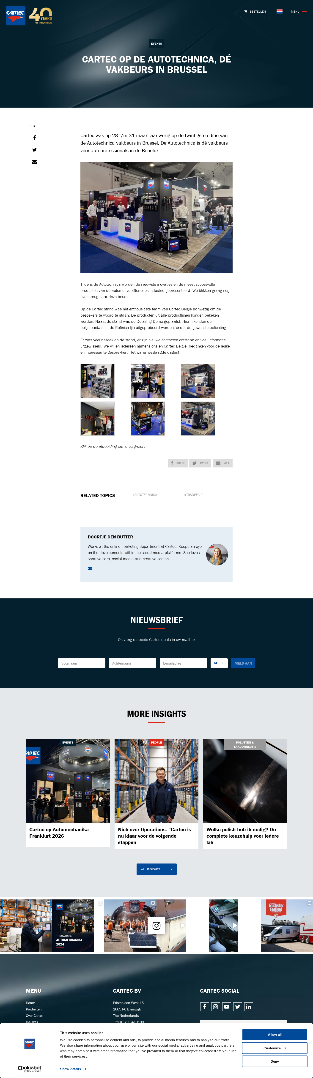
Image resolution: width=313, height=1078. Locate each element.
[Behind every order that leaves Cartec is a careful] (26, 925)
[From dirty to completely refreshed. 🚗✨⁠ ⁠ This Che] (182, 925)
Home (30, 1002)
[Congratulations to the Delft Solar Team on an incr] (130, 925)
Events (156, 43)
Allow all (275, 1035)
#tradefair (193, 494)
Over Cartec (34, 1015)
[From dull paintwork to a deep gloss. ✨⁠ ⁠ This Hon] (235, 925)
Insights (32, 1022)
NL (215, 663)
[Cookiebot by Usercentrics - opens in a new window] (30, 1069)
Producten (34, 1009)
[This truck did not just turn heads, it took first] (287, 925)
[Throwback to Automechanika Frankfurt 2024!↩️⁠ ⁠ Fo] (78, 925)
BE (222, 663)
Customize (272, 1048)
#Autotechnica (144, 494)
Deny (275, 1061)
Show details (70, 1069)
